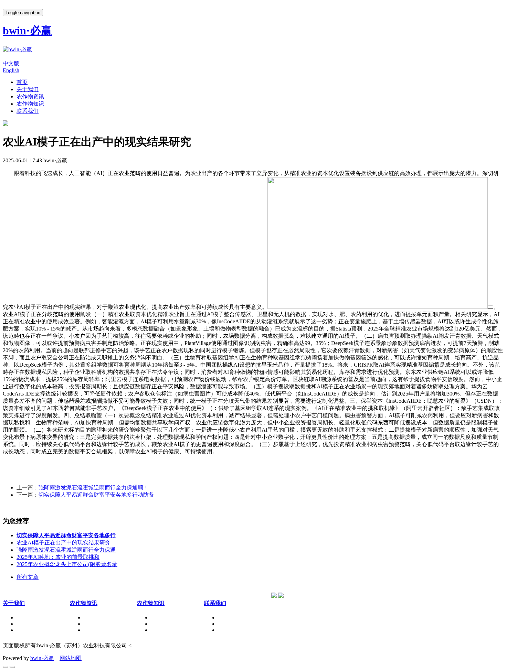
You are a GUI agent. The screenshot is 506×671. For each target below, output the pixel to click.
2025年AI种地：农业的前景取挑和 (58, 557)
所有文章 (28, 577)
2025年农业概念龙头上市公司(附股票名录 (67, 564)
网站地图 (71, 658)
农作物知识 (30, 104)
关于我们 (28, 89)
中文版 (11, 63)
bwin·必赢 (42, 658)
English (11, 70)
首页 (22, 82)
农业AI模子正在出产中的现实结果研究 (63, 542)
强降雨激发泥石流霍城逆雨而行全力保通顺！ (94, 487)
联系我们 (28, 111)
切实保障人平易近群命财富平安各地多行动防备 (96, 495)
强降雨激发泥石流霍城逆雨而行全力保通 (66, 550)
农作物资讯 (30, 96)
